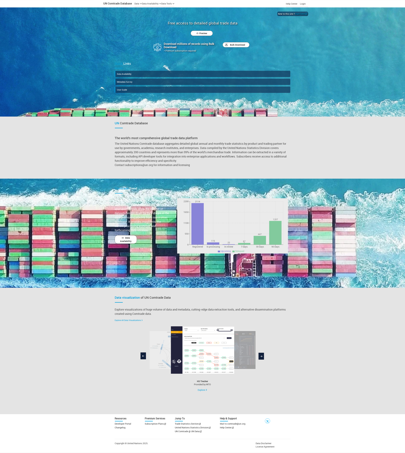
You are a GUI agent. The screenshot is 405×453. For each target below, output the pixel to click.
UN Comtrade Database (117, 3)
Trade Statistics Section (187, 423)
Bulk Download (237, 44)
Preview (203, 33)
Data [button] (136, 3)
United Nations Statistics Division (192, 427)
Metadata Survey (124, 81)
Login (303, 3)
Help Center (291, 3)
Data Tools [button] (166, 3)
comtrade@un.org (236, 423)
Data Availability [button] (150, 3)
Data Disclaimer (263, 443)
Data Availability (124, 73)
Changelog (120, 427)
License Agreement (265, 446)
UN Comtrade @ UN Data (187, 431)
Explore (202, 389)
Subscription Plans (154, 423)
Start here (300, 13)
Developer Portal (123, 423)
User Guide (122, 89)
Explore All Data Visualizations (128, 320)
